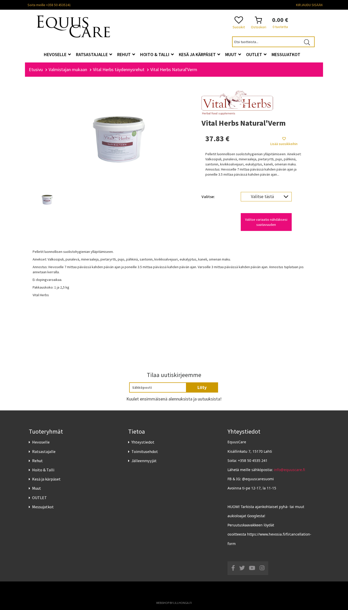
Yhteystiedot (142, 442)
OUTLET (39, 497)
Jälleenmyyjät (144, 460)
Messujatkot (43, 506)
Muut (36, 488)
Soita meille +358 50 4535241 (49, 5)
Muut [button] (231, 54)
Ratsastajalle (44, 451)
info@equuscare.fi (289, 469)
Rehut (37, 460)
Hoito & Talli (43, 469)
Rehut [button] (124, 54)
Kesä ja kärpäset (46, 479)
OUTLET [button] (254, 54)
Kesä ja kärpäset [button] (198, 54)
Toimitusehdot (144, 451)
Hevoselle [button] (56, 54)
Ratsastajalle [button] (92, 54)
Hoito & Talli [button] (155, 54)
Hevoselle (41, 442)
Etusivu (36, 69)
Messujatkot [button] (286, 54)
